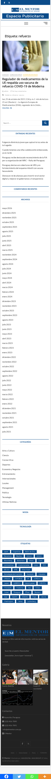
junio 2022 (7, 385)
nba (29, 588)
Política (5, 492)
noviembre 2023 (9, 306)
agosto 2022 (7, 376)
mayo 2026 (7, 208)
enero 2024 (7, 296)
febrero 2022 (8, 399)
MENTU (42, 583)
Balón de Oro (30, 552)
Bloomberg (8, 560)
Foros (34, 753)
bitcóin (39, 556)
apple (6, 552)
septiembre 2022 (9, 371)
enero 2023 (7, 352)
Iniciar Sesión (23, 753)
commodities (8, 565)
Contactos (43, 753)
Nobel (6, 592)
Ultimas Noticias (9, 502)
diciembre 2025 (9, 213)
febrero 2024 (8, 292)
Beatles (19, 556)
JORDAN (37, 579)
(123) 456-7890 (10, 721)
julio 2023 (6, 324)
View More (10, 108)
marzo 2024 (7, 287)
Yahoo (20, 601)
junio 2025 (7, 240)
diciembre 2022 (9, 357)
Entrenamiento (8, 474)
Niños (38, 588)
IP (28, 579)
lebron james (30, 583)
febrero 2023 (8, 348)
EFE (15, 569)
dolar (36, 565)
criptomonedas (23, 565)
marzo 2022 (7, 394)
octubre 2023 (8, 310)
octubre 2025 (8, 222)
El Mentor (8, 733)
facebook (30, 574)
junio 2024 (7, 273)
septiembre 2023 (9, 315)
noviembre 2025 (9, 217)
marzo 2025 (7, 250)
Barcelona (7, 556)
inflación (7, 579)
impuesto (41, 574)
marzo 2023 (7, 343)
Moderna (8, 95)
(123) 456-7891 (10, 725)
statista (25, 597)
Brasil (31, 560)
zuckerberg (31, 601)
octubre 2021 (8, 417)
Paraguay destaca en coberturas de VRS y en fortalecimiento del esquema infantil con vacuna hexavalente (22, 168)
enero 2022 (7, 404)
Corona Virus (16, 75)
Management (8, 488)
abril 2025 (6, 245)
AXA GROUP (36, 758)
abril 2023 (6, 338)
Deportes (6, 464)
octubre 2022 (8, 366)
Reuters (37, 592)
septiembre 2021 (9, 422)
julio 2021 (6, 431)
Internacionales (30, 75)
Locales (5, 483)
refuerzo (15, 95)
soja (5, 597)
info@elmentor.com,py (11, 729)
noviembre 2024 (9, 254)
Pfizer (27, 592)
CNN (40, 560)
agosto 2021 (7, 427)
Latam (6, 583)
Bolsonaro (20, 560)
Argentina (16, 552)
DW (44, 565)
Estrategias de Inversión (13, 574)
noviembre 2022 (9, 362)
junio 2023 (7, 329)
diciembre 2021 (9, 408)
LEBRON (17, 583)
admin (6, 91)
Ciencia (5, 75)
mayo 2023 (7, 334)
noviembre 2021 (9, 413)
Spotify (14, 597)
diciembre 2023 (9, 301)
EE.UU (6, 569)
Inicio (12, 753)
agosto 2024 (7, 264)
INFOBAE (18, 579)
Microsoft (7, 588)
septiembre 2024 (9, 259)
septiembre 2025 (9, 227)
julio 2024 (6, 268)
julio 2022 (6, 380)
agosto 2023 (7, 320)
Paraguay (17, 592)
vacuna (21, 95)
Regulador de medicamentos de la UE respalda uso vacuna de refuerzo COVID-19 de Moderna (25, 82)
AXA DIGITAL (26, 758)
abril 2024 (6, 282)
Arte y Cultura (8, 450)
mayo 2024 (7, 278)
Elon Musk (26, 569)
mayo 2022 (7, 390)
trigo (34, 597)
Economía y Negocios (11, 469)
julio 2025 (6, 236)
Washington (8, 601)
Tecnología (6, 497)
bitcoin (29, 556)
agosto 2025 (7, 231)
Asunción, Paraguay (12, 717)
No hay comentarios (19, 91)
